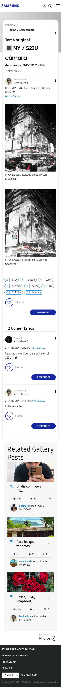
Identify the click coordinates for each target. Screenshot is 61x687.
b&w (14, 279)
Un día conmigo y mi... (28, 488)
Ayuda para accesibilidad (18, 649)
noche (35, 286)
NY (50, 286)
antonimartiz (26, 561)
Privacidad (9, 661)
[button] (50, 80)
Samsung (37, 292)
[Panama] (10, 5)
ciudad (31, 279)
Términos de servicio (15, 655)
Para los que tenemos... (25, 544)
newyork (16, 286)
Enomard (24, 506)
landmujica (25, 616)
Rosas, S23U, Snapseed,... (25, 599)
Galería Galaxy (12, 96)
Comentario (43, 312)
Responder (43, 377)
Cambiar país (29, 675)
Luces (49, 279)
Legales (7, 668)
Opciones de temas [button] (50, 33)
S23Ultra (16, 292)
